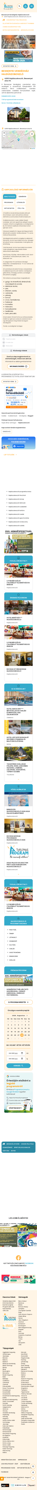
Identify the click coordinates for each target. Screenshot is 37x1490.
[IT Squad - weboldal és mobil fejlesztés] (32, 1485)
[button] (18, 139)
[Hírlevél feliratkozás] (2, 1479)
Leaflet (33, 148)
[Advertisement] (18, 473)
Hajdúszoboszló (12, 17)
